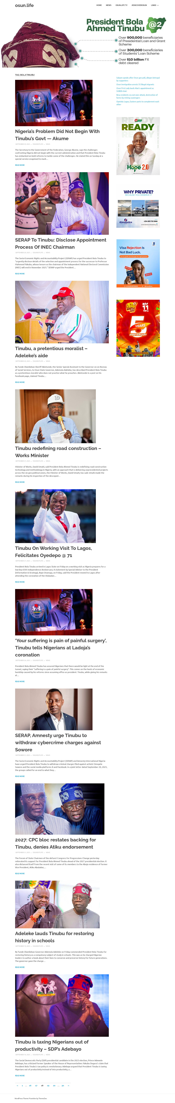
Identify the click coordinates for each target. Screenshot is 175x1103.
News (108, 5)
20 (54, 1085)
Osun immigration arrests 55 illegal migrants (135, 84)
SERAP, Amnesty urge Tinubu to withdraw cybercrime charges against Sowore (58, 742)
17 (36, 1085)
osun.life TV (121, 5)
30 (63, 1085)
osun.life (24, 5)
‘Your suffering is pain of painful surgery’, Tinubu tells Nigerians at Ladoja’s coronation (61, 648)
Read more (20, 165)
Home (99, 5)
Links (153, 5)
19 (48, 1085)
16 (30, 1085)
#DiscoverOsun (139, 5)
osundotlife (38, 144)
